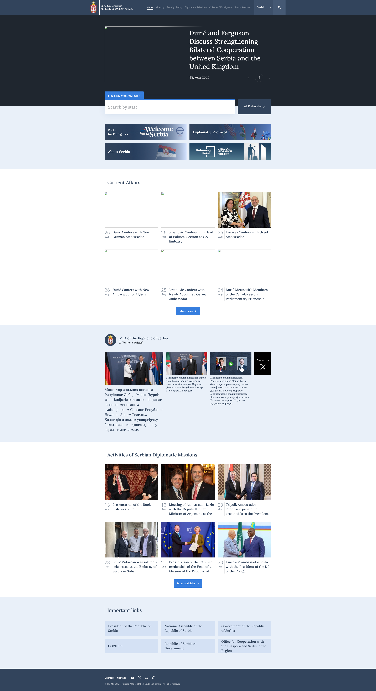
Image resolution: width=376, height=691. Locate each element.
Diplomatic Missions (196, 7)
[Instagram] (153, 678)
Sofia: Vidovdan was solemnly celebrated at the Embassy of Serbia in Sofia (131, 548)
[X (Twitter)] (139, 678)
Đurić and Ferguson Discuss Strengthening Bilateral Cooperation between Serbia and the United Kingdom (188, 54)
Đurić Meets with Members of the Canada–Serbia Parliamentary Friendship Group (244, 275)
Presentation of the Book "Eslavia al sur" (131, 490)
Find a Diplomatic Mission (124, 95)
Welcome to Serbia (146, 132)
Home (150, 7)
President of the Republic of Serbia (129, 628)
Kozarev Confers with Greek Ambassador (244, 218)
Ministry (160, 7)
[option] (188, 54)
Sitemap (109, 677)
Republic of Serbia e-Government (181, 646)
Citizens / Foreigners (220, 7)
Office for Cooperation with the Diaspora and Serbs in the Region (243, 646)
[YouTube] (132, 678)
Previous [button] (248, 78)
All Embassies (253, 106)
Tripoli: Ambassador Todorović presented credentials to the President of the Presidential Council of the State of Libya (244, 490)
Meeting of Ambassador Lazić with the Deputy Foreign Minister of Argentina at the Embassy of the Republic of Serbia (188, 490)
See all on (263, 360)
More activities (186, 583)
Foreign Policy (175, 7)
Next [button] (270, 78)
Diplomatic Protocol (230, 132)
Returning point (230, 151)
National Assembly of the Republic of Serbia (184, 628)
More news (186, 311)
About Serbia (146, 151)
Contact (121, 677)
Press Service (242, 7)
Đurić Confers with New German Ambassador (131, 218)
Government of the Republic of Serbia (243, 628)
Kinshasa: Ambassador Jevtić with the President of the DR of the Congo (244, 548)
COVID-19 (115, 646)
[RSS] (146, 678)
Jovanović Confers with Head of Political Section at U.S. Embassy (188, 218)
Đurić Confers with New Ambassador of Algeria (131, 275)
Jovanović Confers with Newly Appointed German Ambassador (188, 275)
